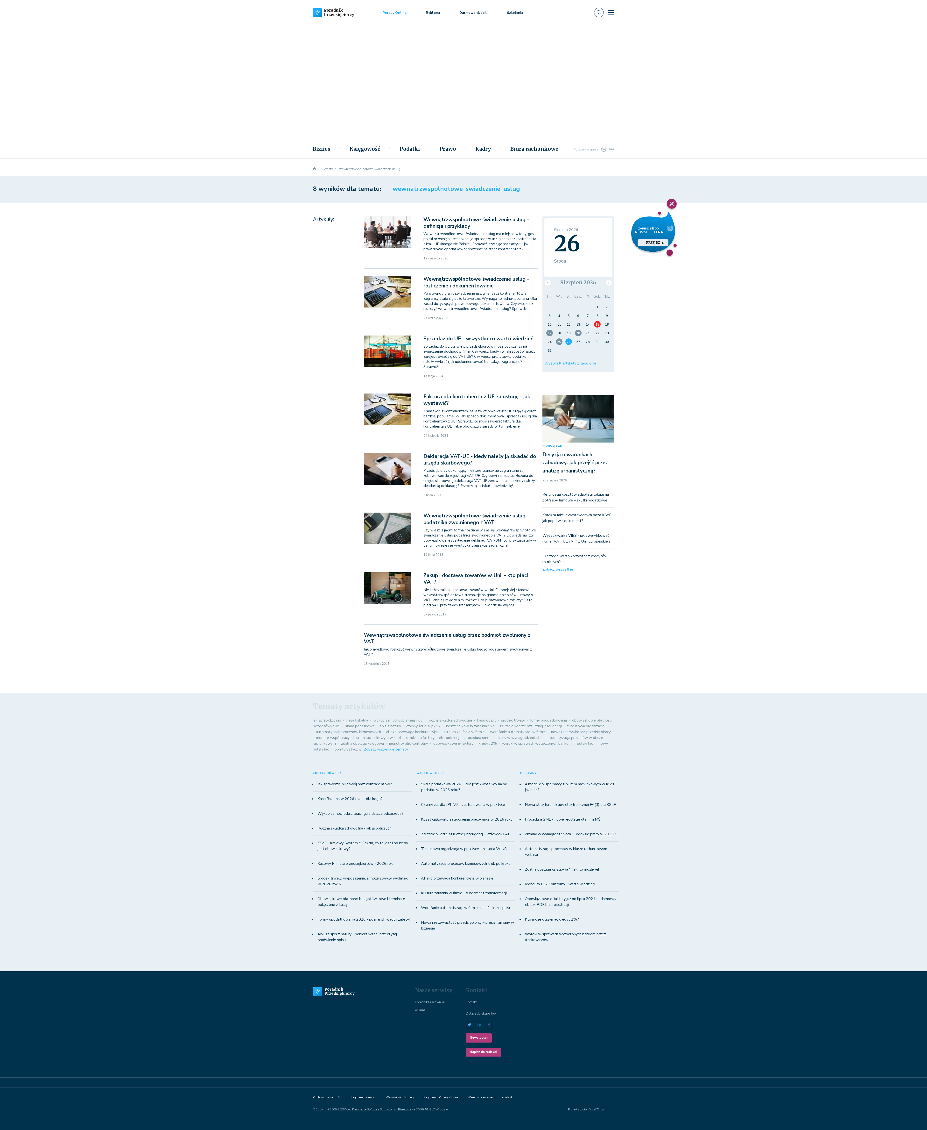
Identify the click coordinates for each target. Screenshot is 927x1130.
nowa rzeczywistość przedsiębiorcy (581, 732)
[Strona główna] (314, 169)
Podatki (410, 149)
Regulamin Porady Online (440, 1097)
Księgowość (365, 149)
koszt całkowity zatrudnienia (470, 726)
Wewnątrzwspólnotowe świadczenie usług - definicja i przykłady (476, 222)
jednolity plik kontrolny (408, 743)
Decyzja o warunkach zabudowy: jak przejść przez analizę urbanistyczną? (575, 462)
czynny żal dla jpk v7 (423, 726)
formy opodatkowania (548, 720)
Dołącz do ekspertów (481, 1013)
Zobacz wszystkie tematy (386, 749)
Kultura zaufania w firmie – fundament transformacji (464, 893)
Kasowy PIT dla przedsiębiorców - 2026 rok (355, 863)
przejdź (653, 243)
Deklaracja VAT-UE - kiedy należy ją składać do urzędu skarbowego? (479, 459)
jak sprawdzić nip (327, 720)
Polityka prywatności (327, 1097)
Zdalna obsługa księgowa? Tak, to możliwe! (562, 869)
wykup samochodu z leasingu (397, 720)
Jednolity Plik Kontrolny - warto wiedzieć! (560, 884)
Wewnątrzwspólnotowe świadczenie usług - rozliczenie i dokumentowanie (476, 282)
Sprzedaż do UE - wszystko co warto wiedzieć (478, 338)
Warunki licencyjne (480, 1097)
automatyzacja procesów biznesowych (348, 732)
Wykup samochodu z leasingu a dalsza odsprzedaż (360, 813)
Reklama (433, 12)
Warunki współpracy (400, 1097)
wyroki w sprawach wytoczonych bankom (537, 743)
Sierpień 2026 (578, 282)
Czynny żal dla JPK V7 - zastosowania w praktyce (463, 804)
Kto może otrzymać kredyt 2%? (552, 919)
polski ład (585, 743)
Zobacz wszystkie (557, 569)
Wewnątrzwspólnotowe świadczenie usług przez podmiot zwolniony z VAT (447, 638)
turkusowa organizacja (585, 726)
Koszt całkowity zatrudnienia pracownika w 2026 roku (467, 819)
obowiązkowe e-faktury (453, 743)
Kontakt (471, 1002)
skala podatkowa (359, 726)
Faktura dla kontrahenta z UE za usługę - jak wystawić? (476, 400)
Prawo (447, 149)
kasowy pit (486, 720)
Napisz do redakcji (483, 1052)
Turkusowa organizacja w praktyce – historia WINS (464, 848)
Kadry (483, 149)
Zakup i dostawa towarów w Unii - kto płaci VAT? (475, 578)
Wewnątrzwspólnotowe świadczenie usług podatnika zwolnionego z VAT (474, 519)
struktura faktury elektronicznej (432, 737)
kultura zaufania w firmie (464, 732)
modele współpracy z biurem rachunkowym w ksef (358, 737)
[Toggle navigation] (611, 12)
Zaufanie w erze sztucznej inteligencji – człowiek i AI (465, 834)
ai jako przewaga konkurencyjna (412, 732)
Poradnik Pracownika (430, 1002)
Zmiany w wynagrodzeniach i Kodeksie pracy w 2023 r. (571, 834)
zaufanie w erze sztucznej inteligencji (531, 726)
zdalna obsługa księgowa (362, 743)
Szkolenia (515, 12)
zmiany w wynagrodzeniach (517, 737)
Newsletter (479, 1038)
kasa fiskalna (357, 720)
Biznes (321, 149)
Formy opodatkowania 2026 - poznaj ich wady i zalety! (363, 919)
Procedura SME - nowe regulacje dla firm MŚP (564, 819)
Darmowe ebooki (473, 12)
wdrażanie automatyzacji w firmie (518, 732)
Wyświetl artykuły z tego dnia (570, 363)
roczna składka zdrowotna (450, 720)
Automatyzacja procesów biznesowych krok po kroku (466, 863)
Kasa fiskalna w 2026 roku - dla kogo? (350, 798)
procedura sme (476, 737)
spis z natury (390, 726)
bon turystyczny (348, 749)
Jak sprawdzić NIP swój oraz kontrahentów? (354, 784)
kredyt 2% (488, 743)
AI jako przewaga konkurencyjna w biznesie (457, 878)
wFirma (420, 1010)
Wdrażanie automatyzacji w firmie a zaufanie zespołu (465, 907)
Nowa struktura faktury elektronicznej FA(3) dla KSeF (570, 804)
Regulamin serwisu (364, 1097)
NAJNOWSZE (552, 446)
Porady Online (395, 12)
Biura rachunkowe (534, 149)
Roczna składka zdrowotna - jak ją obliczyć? (354, 828)
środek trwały (513, 720)
